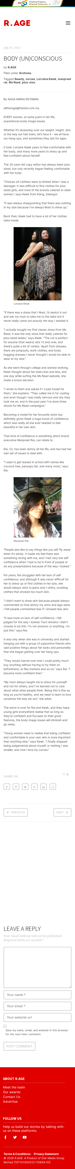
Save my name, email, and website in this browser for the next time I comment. (37, 1032)
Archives (25, 73)
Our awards (11, 1092)
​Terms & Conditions (17, 1154)
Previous (18, 812)
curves (30, 79)
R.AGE (12, 67)
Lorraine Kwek (46, 79)
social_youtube (24, 1137)
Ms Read (14, 82)
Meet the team (14, 1087)
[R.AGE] (17, 23)
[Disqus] (38, 875)
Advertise (10, 1101)
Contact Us (11, 1097)
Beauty (19, 79)
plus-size (28, 82)
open (68, 23)
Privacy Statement (46, 1154)
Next (60, 812)
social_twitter (15, 1137)
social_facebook (5, 1137)
